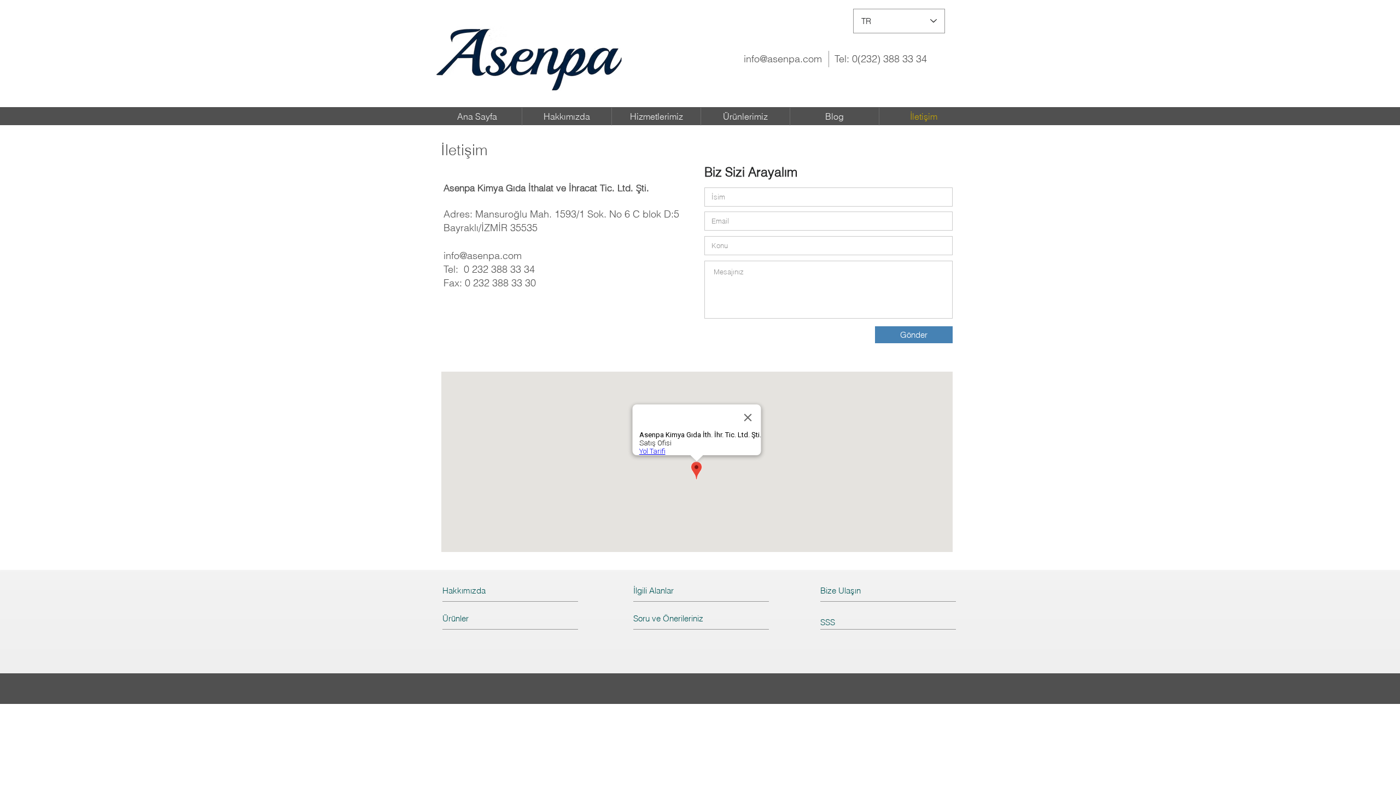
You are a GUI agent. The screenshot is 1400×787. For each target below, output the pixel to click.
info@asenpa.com (783, 58)
